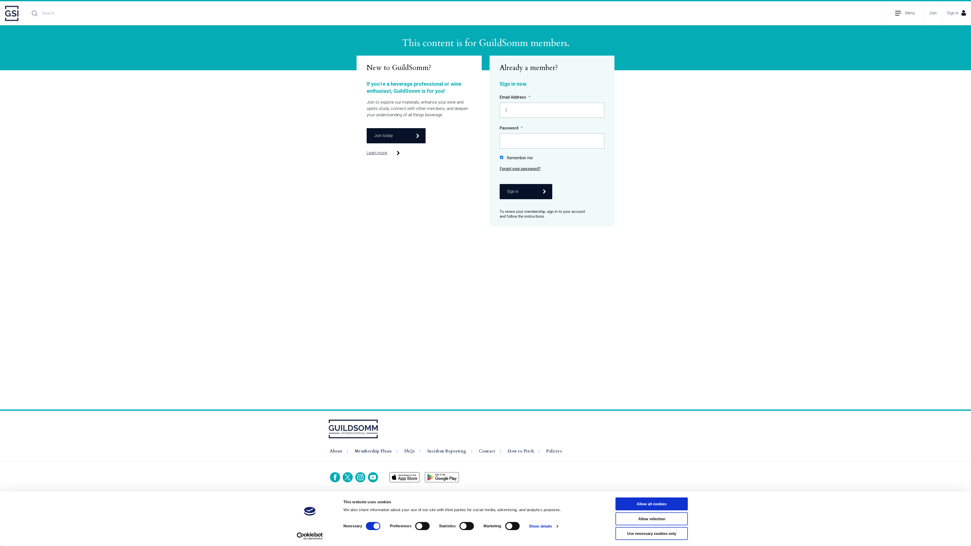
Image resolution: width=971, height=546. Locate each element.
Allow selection (651, 519)
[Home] (12, 13)
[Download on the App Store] (404, 477)
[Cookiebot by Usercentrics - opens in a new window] (310, 536)
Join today (383, 135)
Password (509, 128)
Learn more (377, 152)
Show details (540, 526)
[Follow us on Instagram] (360, 477)
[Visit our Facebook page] (335, 477)
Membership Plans (373, 451)
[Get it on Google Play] (442, 477)
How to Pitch (520, 451)
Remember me (520, 157)
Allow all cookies (652, 504)
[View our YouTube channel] (373, 477)
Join (933, 13)
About (336, 451)
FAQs (409, 451)
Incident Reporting (447, 451)
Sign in (952, 13)
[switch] (422, 526)
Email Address (513, 97)
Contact (487, 451)
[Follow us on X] (348, 477)
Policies (554, 451)
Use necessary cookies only (651, 533)
